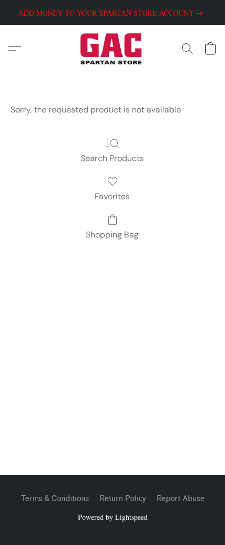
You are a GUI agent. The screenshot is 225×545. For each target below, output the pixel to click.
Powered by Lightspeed (113, 517)
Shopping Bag (112, 234)
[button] (112, 48)
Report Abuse (180, 498)
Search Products (112, 158)
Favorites (112, 196)
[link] (112, 13)
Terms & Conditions (55, 498)
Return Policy (122, 498)
